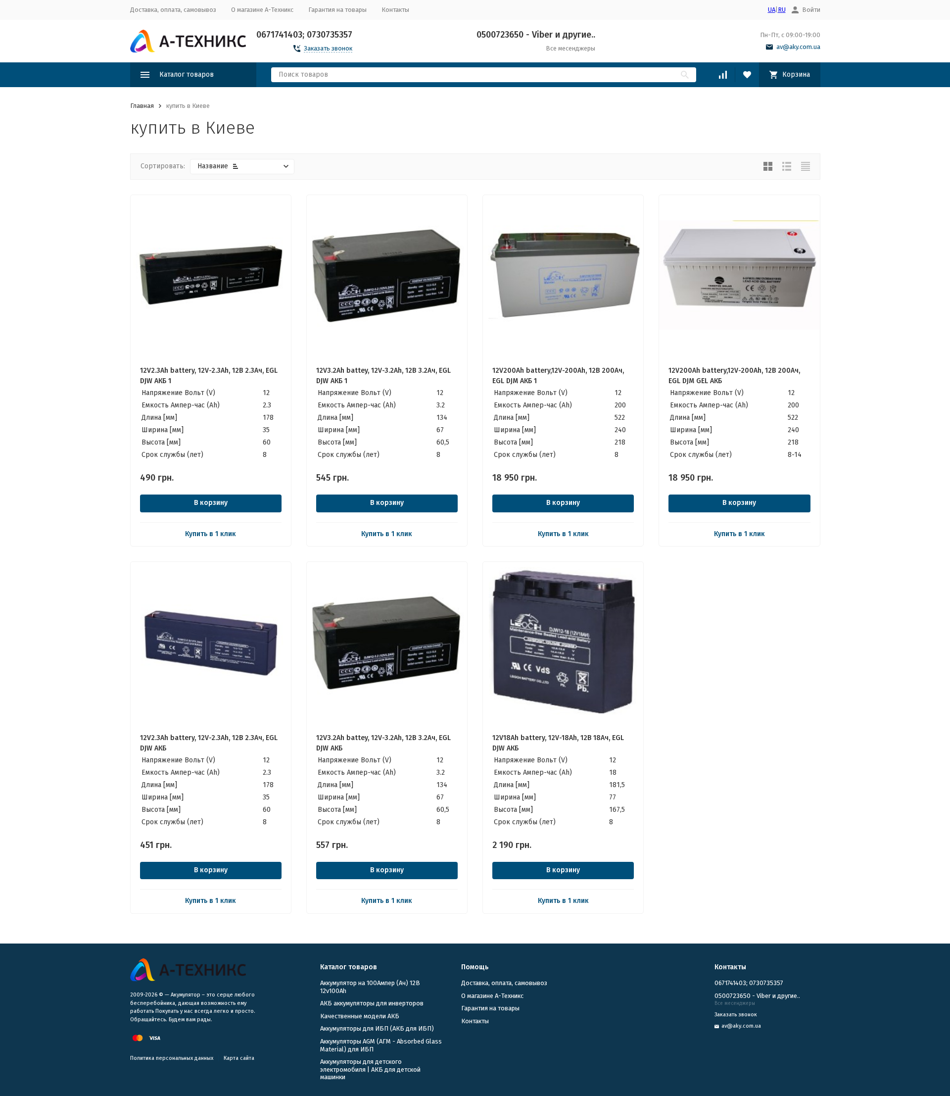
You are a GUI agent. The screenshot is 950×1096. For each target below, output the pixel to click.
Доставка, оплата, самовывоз (173, 9)
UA (771, 9)
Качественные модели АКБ (359, 1016)
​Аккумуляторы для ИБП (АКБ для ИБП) (377, 1028)
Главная (142, 105)
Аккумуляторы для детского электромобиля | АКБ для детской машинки (370, 1069)
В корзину (211, 502)
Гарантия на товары (337, 9)
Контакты (395, 9)
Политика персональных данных (171, 1058)
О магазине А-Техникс (262, 9)
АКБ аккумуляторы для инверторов (372, 1003)
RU (782, 9)
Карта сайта (239, 1058)
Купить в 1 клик (210, 534)
